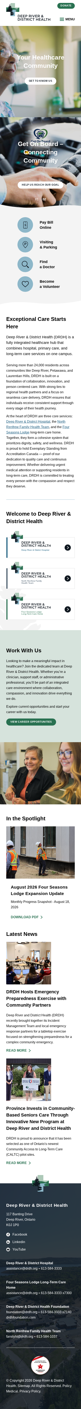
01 (37, 199)
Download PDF (25, 917)
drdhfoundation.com (21, 1317)
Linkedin (18, 1242)
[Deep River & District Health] (28, 12)
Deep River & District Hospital (28, 421)
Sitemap (24, 1386)
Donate (66, 5)
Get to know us (40, 80)
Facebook (19, 1234)
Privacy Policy (30, 1391)
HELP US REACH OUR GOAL (40, 184)
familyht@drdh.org (19, 1336)
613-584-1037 (47, 1336)
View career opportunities (31, 721)
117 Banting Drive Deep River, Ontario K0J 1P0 (20, 1219)
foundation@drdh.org (21, 1312)
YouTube (19, 1249)
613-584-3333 (51, 1268)
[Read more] (40, 997)
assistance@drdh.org (22, 1268)
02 (44, 199)
